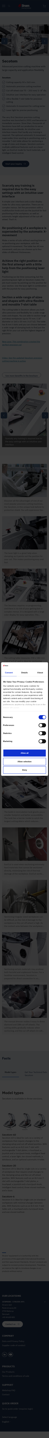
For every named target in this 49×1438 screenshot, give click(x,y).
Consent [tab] (9, 672)
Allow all (24, 753)
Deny (24, 770)
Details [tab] (24, 672)
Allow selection (24, 761)
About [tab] (40, 672)
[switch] (42, 725)
